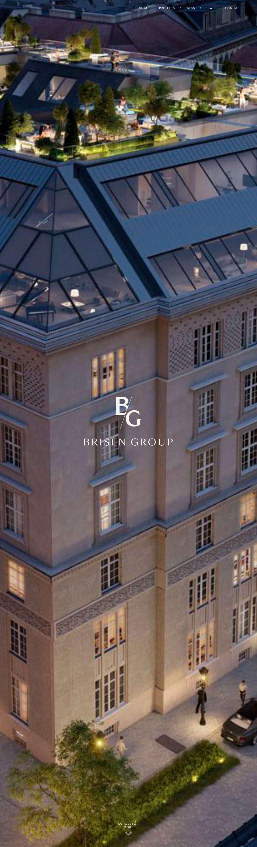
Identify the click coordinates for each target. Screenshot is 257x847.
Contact (232, 8)
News (210, 8)
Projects (167, 8)
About (143, 8)
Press (190, 8)
